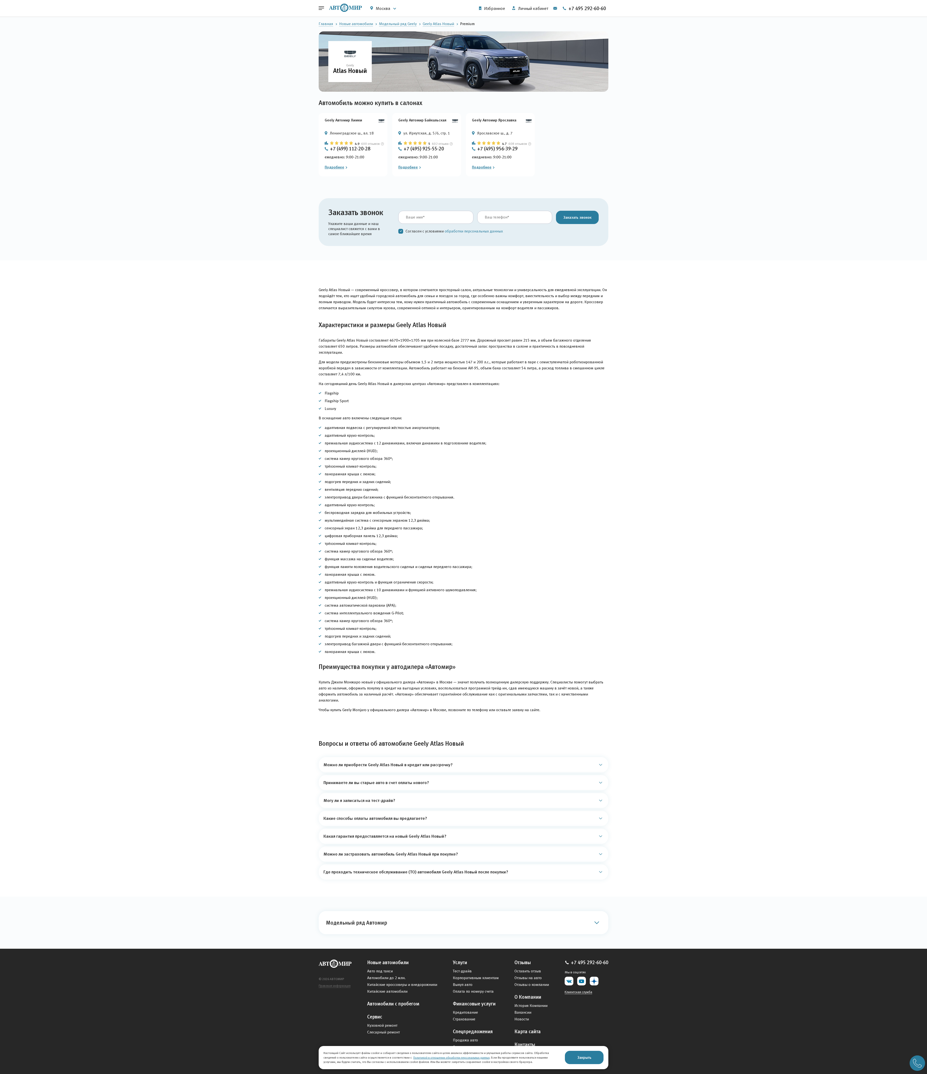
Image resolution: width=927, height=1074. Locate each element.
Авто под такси (380, 971)
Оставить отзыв (527, 971)
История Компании (531, 1006)
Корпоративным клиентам (476, 978)
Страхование (464, 1019)
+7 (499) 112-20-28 (350, 148)
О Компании (527, 997)
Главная (326, 24)
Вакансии (522, 1012)
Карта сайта (527, 1031)
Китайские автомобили (387, 991)
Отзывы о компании (531, 985)
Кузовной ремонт (382, 1025)
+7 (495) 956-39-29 (497, 148)
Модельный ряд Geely (398, 24)
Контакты (524, 1044)
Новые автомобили (356, 24)
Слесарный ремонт (383, 1032)
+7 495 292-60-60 (586, 8)
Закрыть (584, 1057)
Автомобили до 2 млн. (386, 978)
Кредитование (465, 1012)
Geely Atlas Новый (438, 24)
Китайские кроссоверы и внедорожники (402, 985)
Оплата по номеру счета (473, 991)
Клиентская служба (578, 992)
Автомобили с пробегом (393, 1003)
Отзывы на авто (528, 978)
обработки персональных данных (474, 231)
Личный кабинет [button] (532, 8)
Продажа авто (465, 1040)
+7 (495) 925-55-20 (424, 148)
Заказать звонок (577, 217)
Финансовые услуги (474, 1003)
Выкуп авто (462, 985)
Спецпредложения (473, 1031)
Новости (521, 1019)
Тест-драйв (462, 971)
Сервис (374, 1016)
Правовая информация (335, 986)
